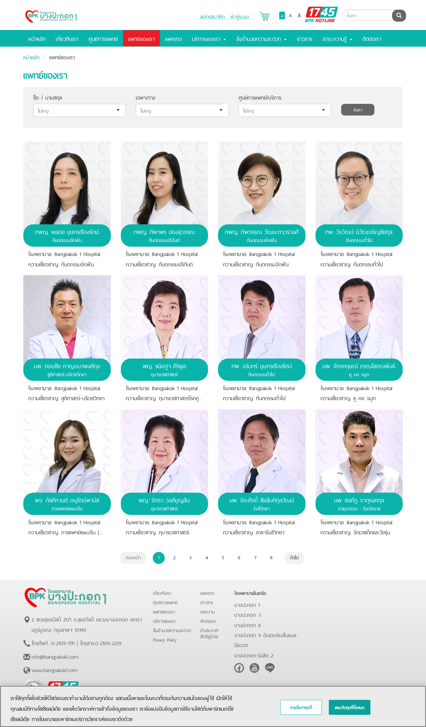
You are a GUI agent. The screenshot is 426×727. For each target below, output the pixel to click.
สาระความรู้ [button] (336, 38)
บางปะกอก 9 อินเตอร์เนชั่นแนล (265, 634)
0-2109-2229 (108, 642)
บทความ (207, 611)
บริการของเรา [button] (207, 38)
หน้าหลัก (37, 38)
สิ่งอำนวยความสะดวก (172, 630)
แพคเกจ (173, 38)
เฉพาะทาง (145, 97)
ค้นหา (357, 109)
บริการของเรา (164, 620)
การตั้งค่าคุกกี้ (301, 707)
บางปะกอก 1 (247, 604)
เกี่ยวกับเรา (67, 38)
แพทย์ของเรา (141, 38)
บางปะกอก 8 (247, 624)
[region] (213, 706)
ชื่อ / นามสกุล (47, 97)
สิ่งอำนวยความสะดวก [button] (259, 38)
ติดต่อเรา (372, 38)
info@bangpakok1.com (55, 656)
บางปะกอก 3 (247, 614)
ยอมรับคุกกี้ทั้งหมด (349, 707)
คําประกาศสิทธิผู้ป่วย (209, 633)
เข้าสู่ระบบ (239, 16)
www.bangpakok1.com (55, 669)
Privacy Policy (165, 639)
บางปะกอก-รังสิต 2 (253, 654)
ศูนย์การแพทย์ (103, 38)
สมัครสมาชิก (212, 16)
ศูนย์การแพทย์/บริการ (260, 97)
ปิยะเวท (241, 644)
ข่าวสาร (305, 38)
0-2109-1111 (63, 642)
